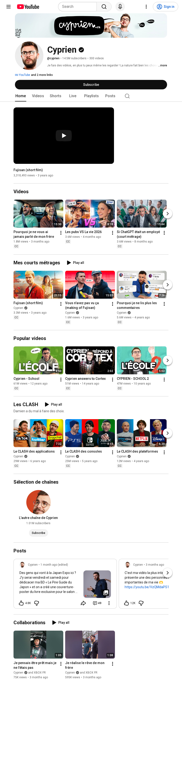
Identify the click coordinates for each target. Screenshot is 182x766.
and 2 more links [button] (42, 75)
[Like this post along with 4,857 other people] (21, 603)
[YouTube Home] (27, 6)
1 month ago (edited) (54, 564)
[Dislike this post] (36, 603)
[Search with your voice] (120, 6)
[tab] (20, 96)
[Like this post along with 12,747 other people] (126, 603)
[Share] (83, 603)
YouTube (24, 75)
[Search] (104, 6)
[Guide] (8, 6)
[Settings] (146, 6)
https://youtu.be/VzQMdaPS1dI (148, 587)
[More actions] (61, 233)
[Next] (167, 214)
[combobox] (79, 6)
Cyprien (18, 308)
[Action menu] (109, 603)
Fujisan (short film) (28, 170)
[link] (65, 585)
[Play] (64, 135)
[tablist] (91, 96)
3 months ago (155, 564)
